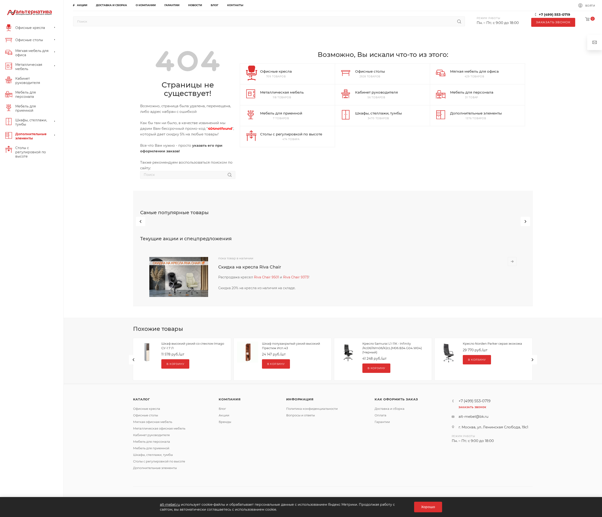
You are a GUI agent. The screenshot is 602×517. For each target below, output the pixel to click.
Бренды (225, 422)
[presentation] (140, 221)
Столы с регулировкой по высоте (159, 461)
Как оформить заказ (396, 399)
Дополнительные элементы (155, 468)
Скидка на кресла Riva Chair (249, 267)
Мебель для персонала (151, 441)
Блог (222, 408)
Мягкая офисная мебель (152, 422)
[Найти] (459, 21)
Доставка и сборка (389, 408)
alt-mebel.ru (170, 504)
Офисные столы (145, 415)
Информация (300, 399)
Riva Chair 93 (294, 277)
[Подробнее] (512, 261)
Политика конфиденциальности (312, 408)
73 (307, 277)
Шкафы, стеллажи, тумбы (153, 455)
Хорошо (428, 507)
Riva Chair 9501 (266, 277)
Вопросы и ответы (300, 415)
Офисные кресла (146, 408)
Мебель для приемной (151, 448)
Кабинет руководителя (151, 435)
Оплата (380, 415)
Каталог (141, 399)
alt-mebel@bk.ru (473, 416)
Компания (230, 399)
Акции (224, 415)
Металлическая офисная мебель (159, 428)
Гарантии (382, 422)
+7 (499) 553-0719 (554, 14)
